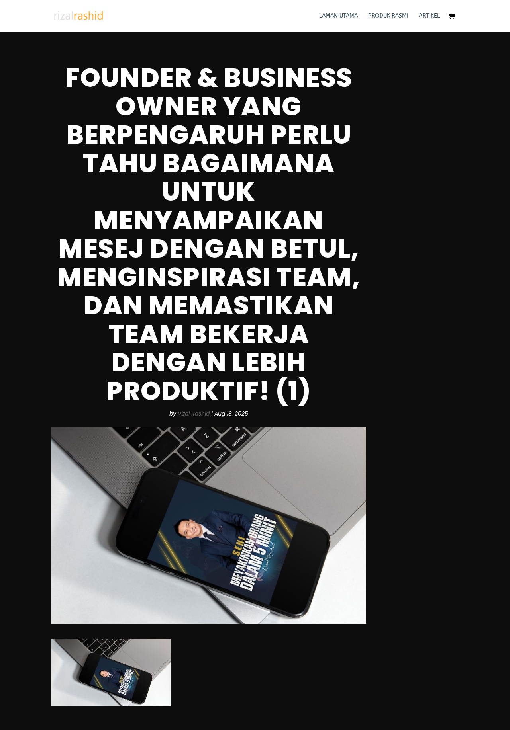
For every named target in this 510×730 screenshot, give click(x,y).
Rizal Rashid (194, 414)
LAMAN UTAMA (338, 16)
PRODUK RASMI (388, 16)
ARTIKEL (429, 16)
